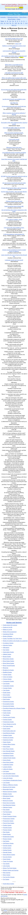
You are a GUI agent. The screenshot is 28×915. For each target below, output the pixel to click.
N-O (7, 23)
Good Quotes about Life (9, 730)
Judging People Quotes (9, 757)
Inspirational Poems (8, 753)
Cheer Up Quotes (7, 676)
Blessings (5, 667)
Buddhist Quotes (7, 672)
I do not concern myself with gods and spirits (14, 183)
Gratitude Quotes (7, 735)
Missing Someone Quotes (10, 791)
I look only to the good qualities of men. (14, 227)
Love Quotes (6, 782)
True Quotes (6, 863)
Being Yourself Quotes (9, 665)
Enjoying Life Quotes (8, 706)
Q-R (16, 23)
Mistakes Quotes (7, 794)
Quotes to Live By (7, 627)
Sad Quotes (6, 841)
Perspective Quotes (8, 821)
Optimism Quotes (7, 807)
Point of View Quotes (8, 823)
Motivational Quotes (8, 796)
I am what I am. (14, 102)
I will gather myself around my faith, (14, 72)
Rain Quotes (6, 832)
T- (23, 23)
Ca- (10, 21)
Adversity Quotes (7, 645)
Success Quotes (7, 857)
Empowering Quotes (8, 701)
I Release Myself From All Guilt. (14, 201)
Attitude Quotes (7, 654)
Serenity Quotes (7, 845)
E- (17, 21)
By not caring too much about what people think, (14, 89)
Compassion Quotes (8, 681)
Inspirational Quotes (8, 755)
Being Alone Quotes (8, 658)
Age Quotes (6, 649)
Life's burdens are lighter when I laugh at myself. (14, 56)
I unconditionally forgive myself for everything (14, 152)
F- (19, 21)
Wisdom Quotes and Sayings (10, 870)
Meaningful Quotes (8, 789)
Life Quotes (6, 771)
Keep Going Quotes (8, 762)
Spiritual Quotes (7, 850)
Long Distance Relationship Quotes (12, 780)
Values (17, 43)
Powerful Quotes (7, 827)
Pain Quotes (6, 809)
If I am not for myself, (14, 139)
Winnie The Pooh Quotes (9, 868)
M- (5, 23)
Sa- (19, 23)
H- (24, 21)
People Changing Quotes (9, 816)
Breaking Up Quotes (8, 670)
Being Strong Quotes (8, 663)
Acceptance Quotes (8, 643)
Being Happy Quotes (8, 661)
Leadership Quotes (8, 764)
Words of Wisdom (7, 636)
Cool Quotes (6, 683)
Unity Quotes (6, 866)
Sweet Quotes (6, 859)
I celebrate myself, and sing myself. (14, 260)
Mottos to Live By (7, 629)
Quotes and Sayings (14, 622)
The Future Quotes (8, 726)
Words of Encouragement (9, 631)
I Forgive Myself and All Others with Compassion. (14, 188)
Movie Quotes (6, 798)
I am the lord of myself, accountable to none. (14, 99)
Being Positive (12, 19)
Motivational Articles (12, 17)
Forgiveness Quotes (8, 721)
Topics (2, 21)
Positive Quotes (7, 825)
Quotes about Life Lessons (10, 625)
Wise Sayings (6, 872)
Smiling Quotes (7, 848)
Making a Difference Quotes (10, 785)
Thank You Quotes (8, 861)
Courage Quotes (7, 688)
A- (5, 21)
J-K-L (2, 23)
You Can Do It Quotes (8, 877)
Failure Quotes (7, 710)
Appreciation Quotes (8, 652)
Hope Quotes (6, 746)
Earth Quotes (6, 699)
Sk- (21, 23)
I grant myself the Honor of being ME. (14, 206)
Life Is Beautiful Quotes (9, 773)
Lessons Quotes (7, 767)
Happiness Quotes (8, 739)
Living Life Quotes (8, 778)
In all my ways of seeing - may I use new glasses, (14, 191)
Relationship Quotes (8, 836)
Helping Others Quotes (9, 744)
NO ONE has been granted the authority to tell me (14, 176)
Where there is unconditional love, (14, 64)
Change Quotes (7, 674)
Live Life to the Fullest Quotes (11, 776)
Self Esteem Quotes (8, 843)
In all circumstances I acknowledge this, (14, 234)
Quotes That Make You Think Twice (12, 638)
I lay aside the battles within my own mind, (14, 127)
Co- (13, 21)
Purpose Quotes (7, 830)
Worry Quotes (6, 875)
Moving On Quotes (8, 800)
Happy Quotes (7, 742)
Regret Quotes (7, 834)
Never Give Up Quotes (9, 803)
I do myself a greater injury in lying (14, 38)
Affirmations (6, 647)
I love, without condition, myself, (14, 219)
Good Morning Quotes (9, 733)
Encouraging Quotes (8, 703)
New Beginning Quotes (9, 805)
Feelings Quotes (7, 719)
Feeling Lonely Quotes (9, 717)
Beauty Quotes (7, 656)
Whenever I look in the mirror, (14, 147)
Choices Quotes (7, 679)
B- (7, 21)
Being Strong (22, 17)
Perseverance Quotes (8, 818)
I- (26, 21)
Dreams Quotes (7, 697)
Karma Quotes (7, 760)
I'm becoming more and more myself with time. (14, 106)
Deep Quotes (6, 694)
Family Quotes (7, 712)
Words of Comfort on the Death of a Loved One (15, 640)
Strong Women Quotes (9, 854)
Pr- (13, 23)
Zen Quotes (6, 879)
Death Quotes (6, 692)
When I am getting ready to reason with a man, (14, 78)
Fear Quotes (6, 715)
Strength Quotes (7, 852)
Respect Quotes (7, 839)
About (18, 19)
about (5, 910)
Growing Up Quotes (8, 737)
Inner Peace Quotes (8, 748)
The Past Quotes (7, 812)
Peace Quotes (7, 814)
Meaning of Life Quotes (9, 787)
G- (22, 21)
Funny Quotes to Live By (9, 724)
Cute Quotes (6, 690)
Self (20, 43)
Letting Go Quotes (8, 769)
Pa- (10, 23)
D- (15, 21)
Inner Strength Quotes (9, 751)
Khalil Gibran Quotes (8, 883)
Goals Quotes (6, 728)
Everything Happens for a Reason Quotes (14, 708)
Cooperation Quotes (8, 685)
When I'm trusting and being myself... (14, 132)
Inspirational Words (8, 634)
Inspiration (3, 17)
